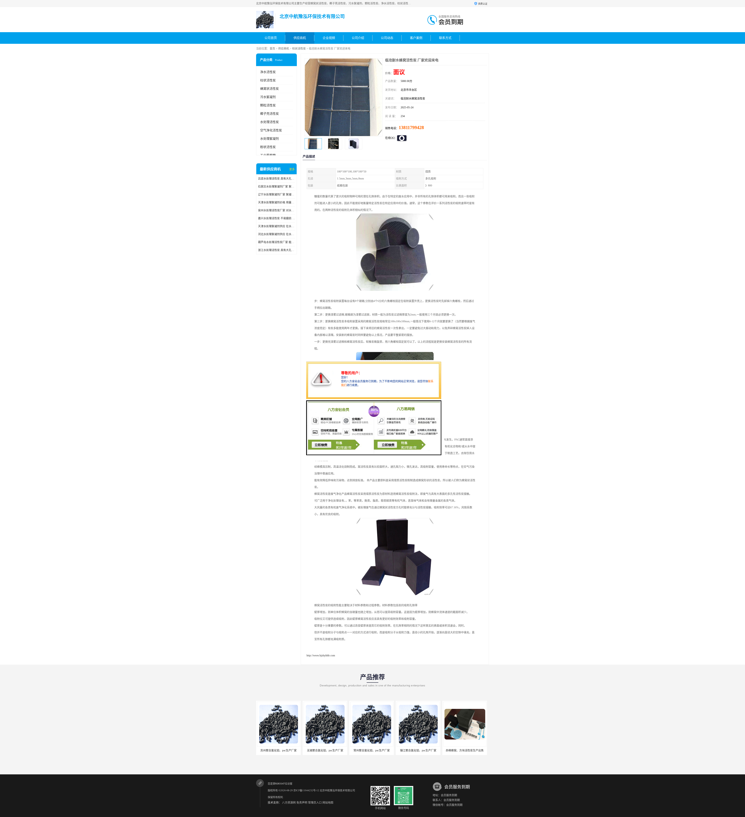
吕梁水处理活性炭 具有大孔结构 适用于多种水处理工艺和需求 (276, 178)
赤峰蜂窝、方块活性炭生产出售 (418, 750)
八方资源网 (289, 802)
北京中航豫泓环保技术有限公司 (337, 790)
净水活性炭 (268, 72)
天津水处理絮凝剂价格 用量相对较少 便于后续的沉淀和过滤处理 (276, 202)
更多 (292, 169)
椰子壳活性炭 (269, 113)
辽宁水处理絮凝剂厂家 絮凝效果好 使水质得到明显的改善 (276, 194)
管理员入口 (315, 802)
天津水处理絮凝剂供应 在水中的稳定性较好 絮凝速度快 (276, 226)
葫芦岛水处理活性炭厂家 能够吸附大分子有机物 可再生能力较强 (276, 242)
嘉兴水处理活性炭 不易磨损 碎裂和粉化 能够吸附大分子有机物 (276, 218)
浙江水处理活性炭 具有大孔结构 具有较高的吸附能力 (276, 250)
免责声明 (301, 802)
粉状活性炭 (268, 147)
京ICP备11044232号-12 (306, 790)
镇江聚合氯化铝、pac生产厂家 (371, 750)
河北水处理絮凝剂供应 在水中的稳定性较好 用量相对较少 (276, 234)
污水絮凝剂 (268, 97)
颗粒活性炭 (268, 105)
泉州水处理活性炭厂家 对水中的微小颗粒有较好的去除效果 (276, 210)
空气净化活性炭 (271, 130)
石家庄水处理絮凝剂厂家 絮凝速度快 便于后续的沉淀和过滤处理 (276, 186)
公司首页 (270, 38)
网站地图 (327, 802)
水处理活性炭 (269, 122)
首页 (272, 48)
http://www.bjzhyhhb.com (321, 655)
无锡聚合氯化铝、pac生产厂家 (278, 750)
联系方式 (445, 38)
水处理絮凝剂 (269, 138)
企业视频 (329, 38)
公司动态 (387, 38)
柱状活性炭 (299, 48)
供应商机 (300, 38)
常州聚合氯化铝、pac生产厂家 (325, 750)
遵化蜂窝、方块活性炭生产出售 (465, 750)
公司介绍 (358, 38)
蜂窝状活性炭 (269, 88)
